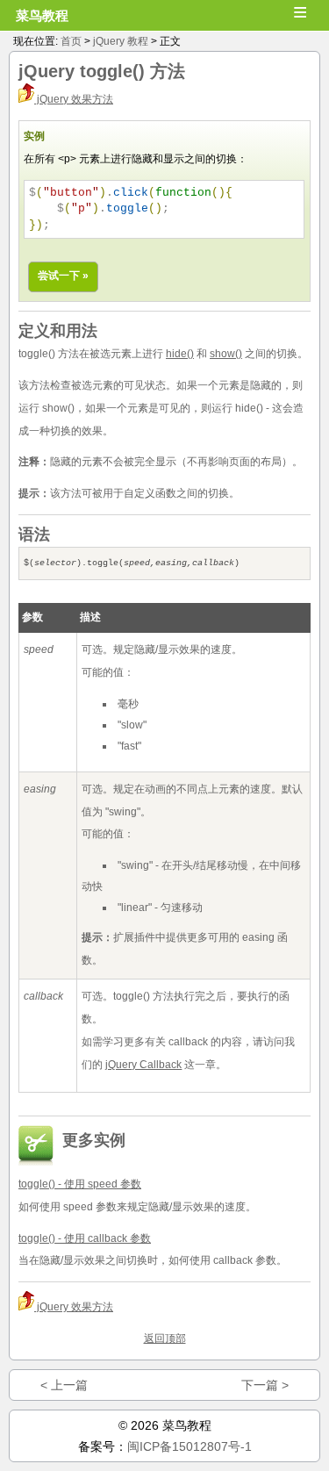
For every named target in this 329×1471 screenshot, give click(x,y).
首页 (71, 41)
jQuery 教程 (120, 41)
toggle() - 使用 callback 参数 (84, 1238)
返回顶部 (165, 1338)
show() (226, 354)
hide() (180, 354)
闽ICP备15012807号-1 (189, 1446)
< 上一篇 (64, 1385)
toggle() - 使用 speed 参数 (79, 1184)
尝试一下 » (63, 275)
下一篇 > (265, 1385)
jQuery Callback (143, 1064)
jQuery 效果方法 (73, 99)
